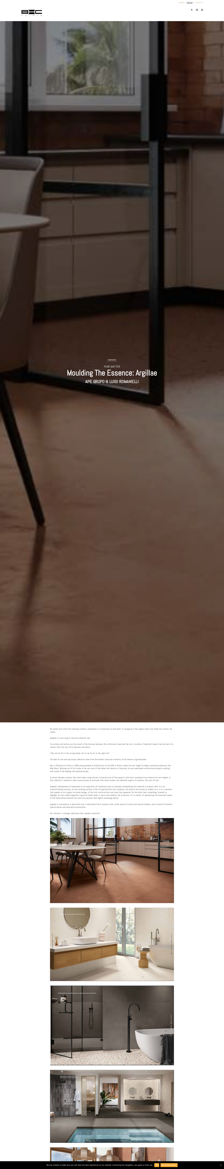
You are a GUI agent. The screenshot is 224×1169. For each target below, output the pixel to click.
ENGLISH (189, 3)
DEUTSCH (198, 3)
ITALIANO (181, 3)
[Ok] (220, 1165)
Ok (157, 1165)
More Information (169, 1165)
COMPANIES (112, 360)
